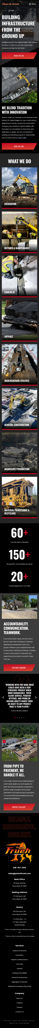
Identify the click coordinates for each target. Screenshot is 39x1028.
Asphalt (19, 968)
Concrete (19, 964)
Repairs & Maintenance (19, 960)
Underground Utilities (19, 973)
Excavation (19, 955)
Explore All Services (19, 951)
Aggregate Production (19, 982)
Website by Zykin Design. (19, 1023)
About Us (19, 998)
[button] (15, 718)
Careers (19, 1007)
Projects (19, 1003)
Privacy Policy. (28, 1021)
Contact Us (20, 1012)
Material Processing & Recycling (19, 986)
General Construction (19, 977)
